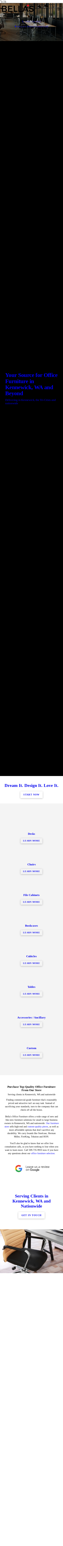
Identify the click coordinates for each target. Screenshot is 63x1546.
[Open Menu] (59, 9)
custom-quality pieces (38, 1436)
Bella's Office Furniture (33, 27)
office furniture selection (43, 1462)
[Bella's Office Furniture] (28, 9)
